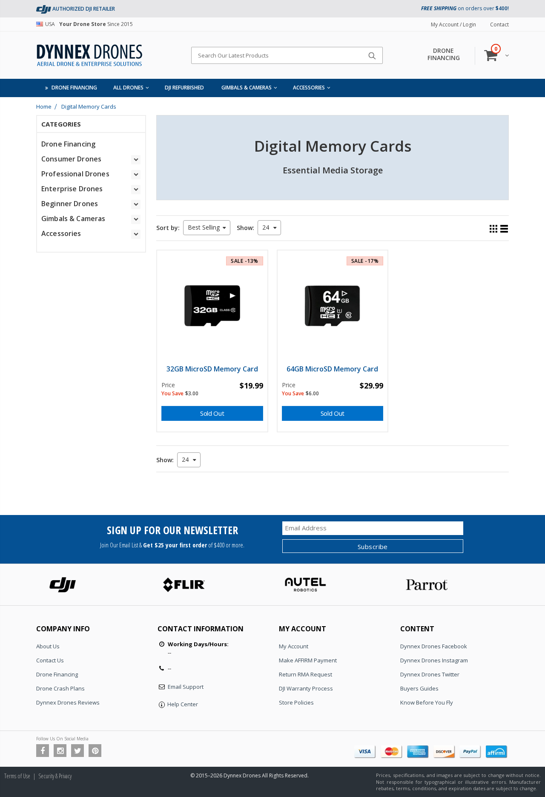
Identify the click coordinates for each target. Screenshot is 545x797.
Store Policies (296, 702)
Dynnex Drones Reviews (68, 702)
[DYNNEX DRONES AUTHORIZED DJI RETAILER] (43, 9)
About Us (48, 646)
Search (372, 55)
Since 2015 (89, 24)
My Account (293, 646)
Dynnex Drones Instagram (434, 660)
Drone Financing (57, 674)
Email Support (186, 687)
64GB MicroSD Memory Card (332, 369)
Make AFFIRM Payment (308, 660)
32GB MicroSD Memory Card (212, 369)
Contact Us (50, 660)
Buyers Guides (419, 688)
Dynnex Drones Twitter (429, 674)
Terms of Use (17, 776)
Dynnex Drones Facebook (433, 646)
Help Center (182, 704)
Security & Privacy (55, 776)
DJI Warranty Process (306, 688)
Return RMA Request (305, 674)
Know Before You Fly (426, 702)
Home (44, 106)
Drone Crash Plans (60, 688)
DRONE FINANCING (443, 54)
